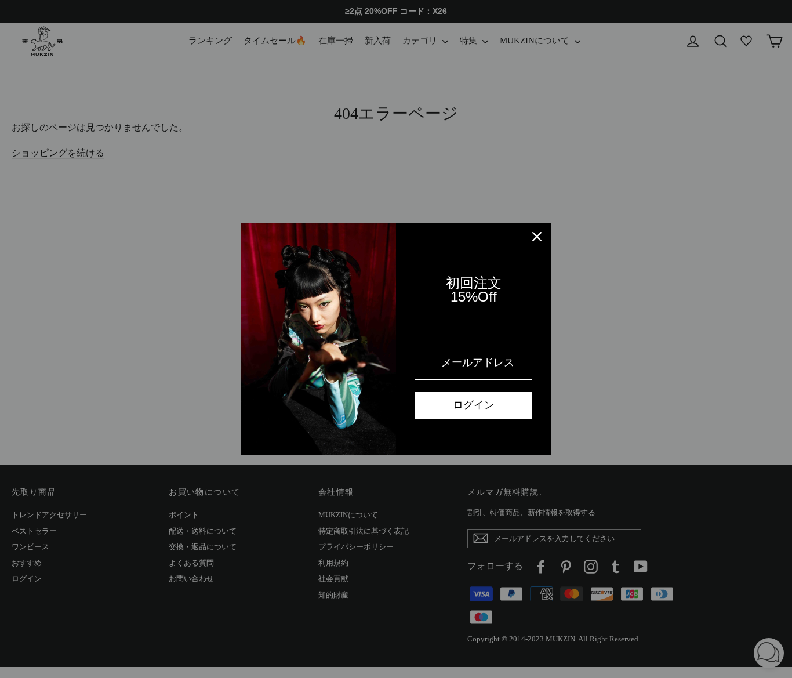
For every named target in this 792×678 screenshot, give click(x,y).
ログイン (474, 405)
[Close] (537, 237)
